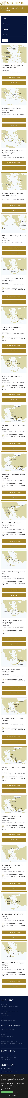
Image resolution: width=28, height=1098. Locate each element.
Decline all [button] (20, 1092)
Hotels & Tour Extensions (8, 1020)
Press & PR (4, 1031)
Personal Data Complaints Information (12, 1043)
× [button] (26, 1075)
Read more (9, 1080)
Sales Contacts (5, 1059)
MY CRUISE (4, 1008)
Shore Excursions (6, 1015)
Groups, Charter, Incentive (8, 1057)
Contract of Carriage (7, 1036)
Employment (4, 1045)
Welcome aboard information (9, 1011)
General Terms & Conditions (9, 1041)
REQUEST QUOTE (14, 82)
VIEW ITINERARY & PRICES (14, 77)
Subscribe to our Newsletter (9, 1006)
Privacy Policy (5, 1038)
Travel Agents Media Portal (9, 1055)
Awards (3, 1034)
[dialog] (14, 1086)
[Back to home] (12, 2)
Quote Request (5, 1004)
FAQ (2, 1018)
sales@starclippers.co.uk (10, 1071)
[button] (26, 2)
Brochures (4, 1013)
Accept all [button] (7, 1092)
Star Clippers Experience (8, 1029)
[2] (15, 991)
